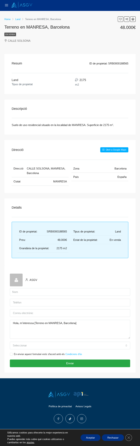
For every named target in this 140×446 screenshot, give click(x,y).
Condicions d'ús (73, 354)
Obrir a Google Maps (115, 150)
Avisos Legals (83, 406)
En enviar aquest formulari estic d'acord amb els (48, 354)
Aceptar (90, 437)
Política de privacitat (60, 406)
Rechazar (112, 437)
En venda (10, 34)
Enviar (70, 363)
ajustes (30, 442)
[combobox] (70, 345)
